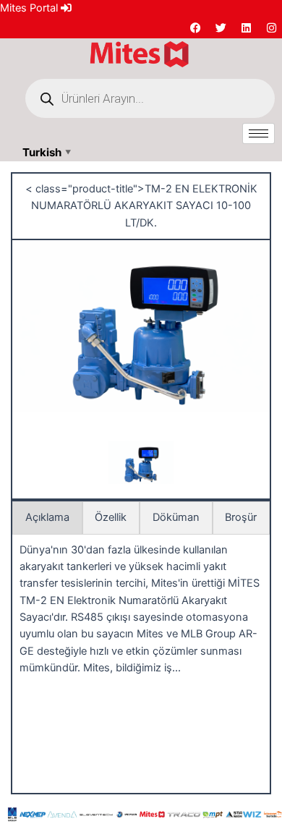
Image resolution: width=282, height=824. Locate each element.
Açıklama (47, 517)
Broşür (241, 517)
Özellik (111, 517)
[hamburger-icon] (258, 133)
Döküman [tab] (176, 517)
